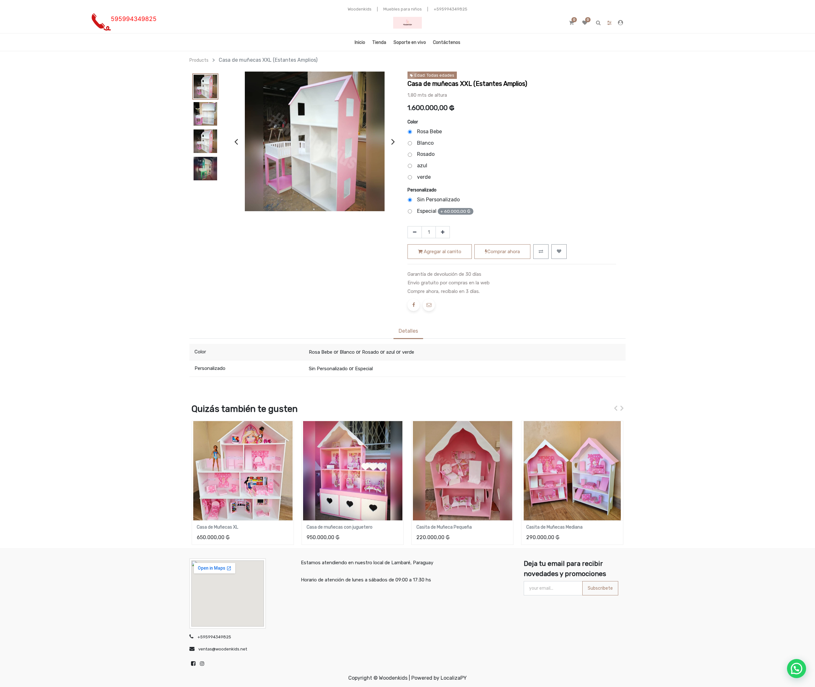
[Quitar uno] (415, 232)
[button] (541, 251)
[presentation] (236, 141)
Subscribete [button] (600, 588)
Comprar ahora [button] (503, 251)
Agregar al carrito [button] (441, 251)
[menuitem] (360, 42)
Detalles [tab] (408, 331)
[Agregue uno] (443, 232)
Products (199, 60)
